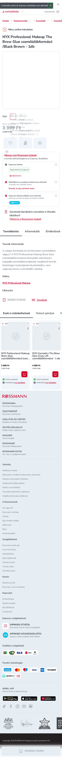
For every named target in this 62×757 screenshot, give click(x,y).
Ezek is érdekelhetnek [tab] (16, 313)
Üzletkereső (7, 611)
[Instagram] (17, 706)
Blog (4, 529)
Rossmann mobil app (11, 545)
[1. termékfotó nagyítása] (31, 80)
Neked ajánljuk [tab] (45, 313)
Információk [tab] (32, 231)
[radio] (11, 117)
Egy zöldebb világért (10, 520)
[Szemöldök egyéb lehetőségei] (48, 20)
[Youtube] (24, 706)
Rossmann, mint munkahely (13, 587)
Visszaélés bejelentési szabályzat (15, 491)
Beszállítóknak (8, 607)
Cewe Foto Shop (9, 549)
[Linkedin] (31, 706)
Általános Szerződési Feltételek (15, 479)
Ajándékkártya (8, 554)
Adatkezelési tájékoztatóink (13, 483)
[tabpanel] (31, 271)
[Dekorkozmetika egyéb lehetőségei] (30, 20)
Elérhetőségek (8, 599)
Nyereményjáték (8, 533)
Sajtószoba (6, 525)
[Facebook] (11, 706)
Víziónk (5, 516)
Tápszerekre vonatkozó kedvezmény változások (21, 475)
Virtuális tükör (8, 566)
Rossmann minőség (10, 512)
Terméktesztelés (8, 571)
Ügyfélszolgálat (8, 603)
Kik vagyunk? (7, 508)
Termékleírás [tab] (11, 231)
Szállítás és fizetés (9, 470)
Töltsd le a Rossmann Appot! (25, 219)
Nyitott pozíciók (8, 583)
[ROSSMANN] (14, 396)
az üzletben (20, 382)
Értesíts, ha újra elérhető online (21, 188)
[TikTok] (4, 706)
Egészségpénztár (9, 558)
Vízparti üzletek (8, 562)
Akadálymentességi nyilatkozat (15, 496)
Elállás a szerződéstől (11, 487)
